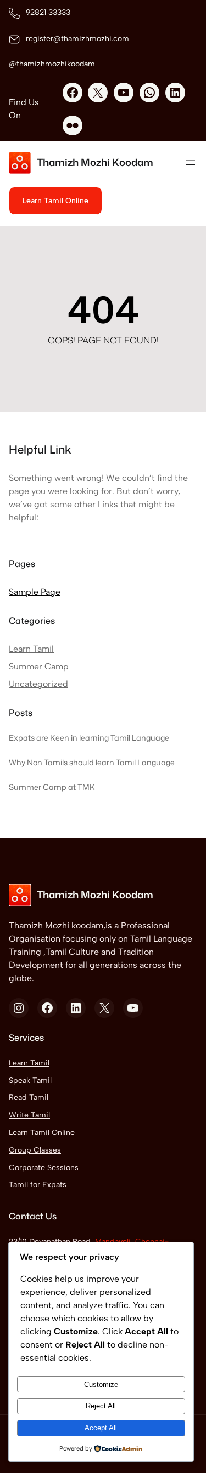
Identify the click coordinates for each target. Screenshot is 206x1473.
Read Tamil (28, 1097)
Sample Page (34, 592)
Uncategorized (38, 684)
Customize (101, 1384)
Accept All (101, 1428)
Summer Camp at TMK (52, 787)
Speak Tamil (30, 1080)
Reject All (101, 1406)
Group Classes (35, 1150)
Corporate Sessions (44, 1167)
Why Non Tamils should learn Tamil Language (92, 762)
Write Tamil (29, 1115)
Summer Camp (39, 666)
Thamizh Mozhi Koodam (95, 162)
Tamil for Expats (37, 1184)
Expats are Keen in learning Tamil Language (89, 737)
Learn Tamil (31, 649)
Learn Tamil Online (42, 1132)
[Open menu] (190, 162)
